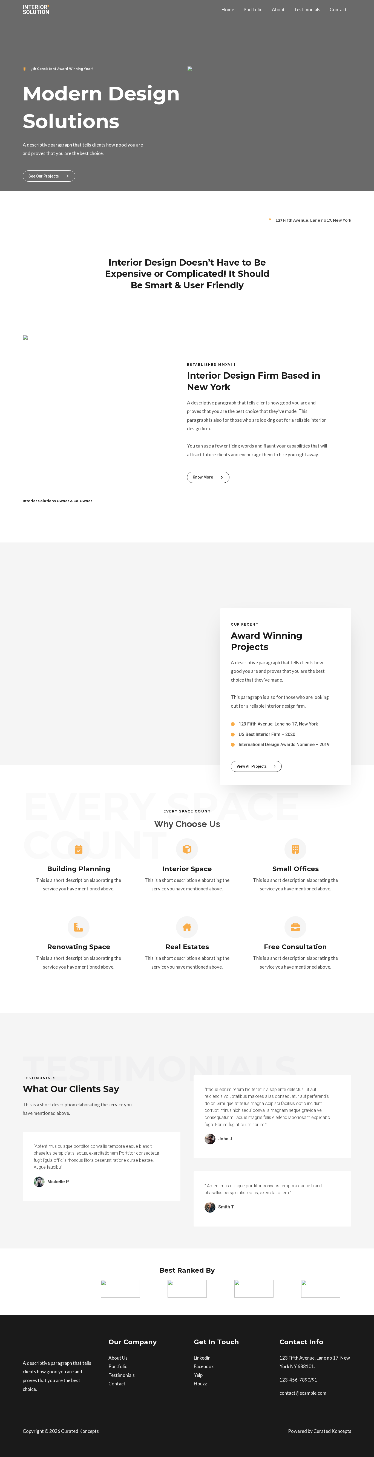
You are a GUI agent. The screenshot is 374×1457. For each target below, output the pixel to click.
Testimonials (307, 9)
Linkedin (202, 1358)
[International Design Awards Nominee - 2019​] (280, 745)
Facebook (204, 1366)
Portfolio (253, 9)
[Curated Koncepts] (37, 9)
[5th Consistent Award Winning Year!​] (58, 69)
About (278, 9)
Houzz (200, 1383)
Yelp (198, 1375)
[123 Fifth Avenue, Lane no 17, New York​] (309, 220)
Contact (338, 9)
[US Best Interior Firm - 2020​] (263, 734)
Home (227, 9)
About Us (118, 1358)
